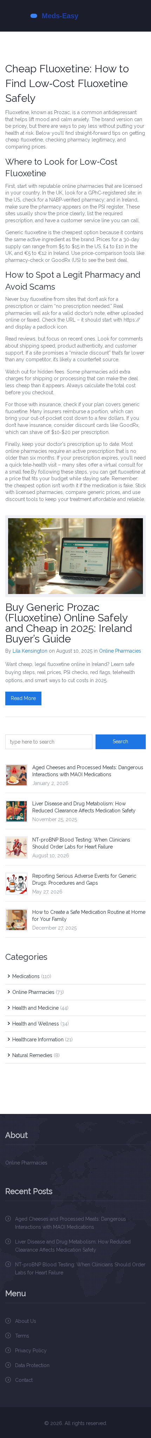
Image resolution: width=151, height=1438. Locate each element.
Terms (22, 1336)
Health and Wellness (40, 1024)
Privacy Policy (31, 1350)
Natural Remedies (36, 1055)
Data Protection (32, 1365)
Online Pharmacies (120, 651)
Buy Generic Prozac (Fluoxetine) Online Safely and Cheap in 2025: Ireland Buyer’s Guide (68, 623)
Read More (23, 698)
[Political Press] (75, 15)
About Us (25, 1321)
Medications (31, 976)
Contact (24, 1380)
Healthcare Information (42, 1039)
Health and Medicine (40, 1008)
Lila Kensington (30, 651)
